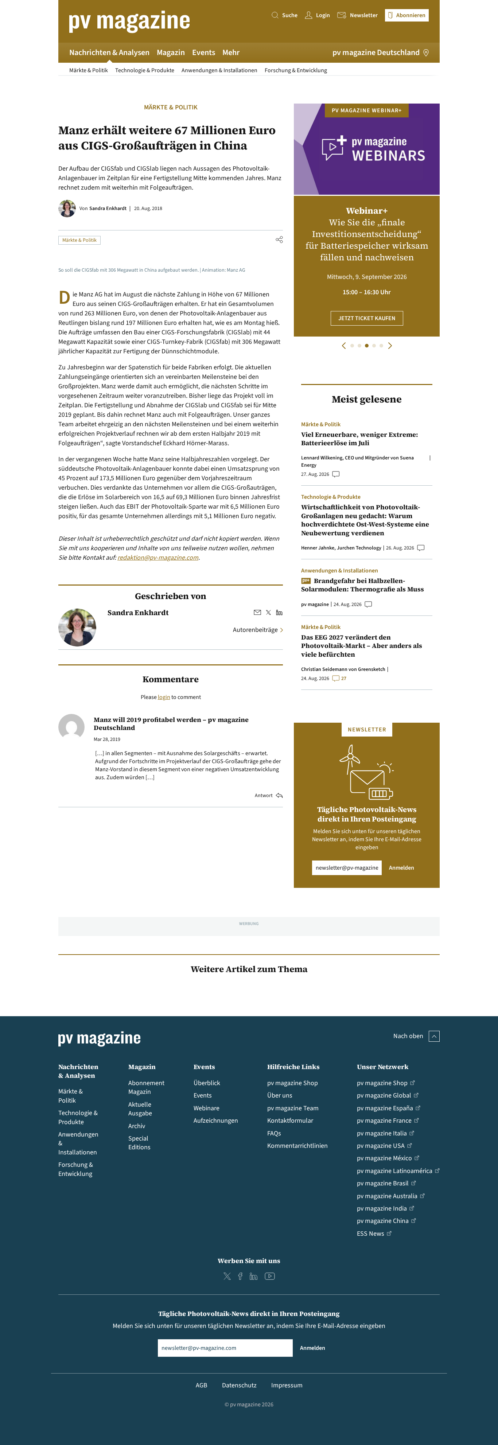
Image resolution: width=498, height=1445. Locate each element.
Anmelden (401, 868)
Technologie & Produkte (144, 70)
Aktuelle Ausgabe (140, 1109)
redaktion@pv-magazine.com (157, 557)
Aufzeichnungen (216, 1120)
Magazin (171, 52)
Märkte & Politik (88, 70)
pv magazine (315, 604)
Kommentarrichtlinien (297, 1145)
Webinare (206, 1108)
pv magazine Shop (292, 1083)
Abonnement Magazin (146, 1087)
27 (343, 678)
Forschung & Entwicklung (296, 70)
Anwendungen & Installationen (219, 70)
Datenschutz (239, 1385)
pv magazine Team (293, 1108)
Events (203, 52)
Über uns (279, 1095)
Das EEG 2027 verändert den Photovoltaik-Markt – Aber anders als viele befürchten (361, 646)
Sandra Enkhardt (108, 208)
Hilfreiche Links (293, 1066)
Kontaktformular (290, 1120)
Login (323, 15)
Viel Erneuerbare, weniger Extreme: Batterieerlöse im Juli (359, 438)
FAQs (274, 1133)
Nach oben (408, 1036)
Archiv (136, 1126)
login (164, 697)
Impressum (287, 1385)
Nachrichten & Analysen (109, 52)
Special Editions (139, 1143)
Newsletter (364, 15)
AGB (201, 1385)
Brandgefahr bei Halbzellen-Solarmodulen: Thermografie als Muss (362, 585)
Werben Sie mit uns (249, 1260)
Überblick (207, 1083)
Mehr (231, 52)
